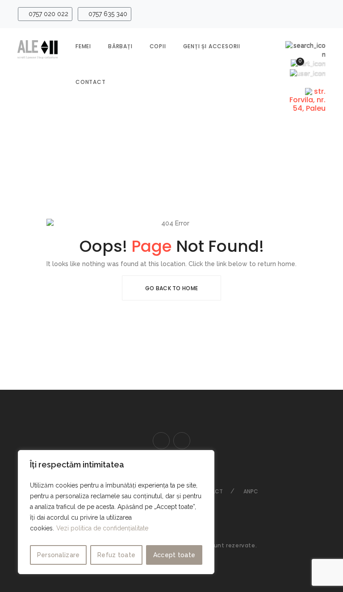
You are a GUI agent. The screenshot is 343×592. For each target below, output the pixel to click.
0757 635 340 (107, 13)
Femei (83, 46)
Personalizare (58, 555)
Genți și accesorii (211, 46)
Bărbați (120, 46)
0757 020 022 (47, 13)
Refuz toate (116, 555)
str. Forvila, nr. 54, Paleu (307, 99)
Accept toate (174, 555)
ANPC (250, 491)
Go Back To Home (171, 288)
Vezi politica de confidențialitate (102, 528)
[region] (116, 512)
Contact (90, 82)
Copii (158, 46)
